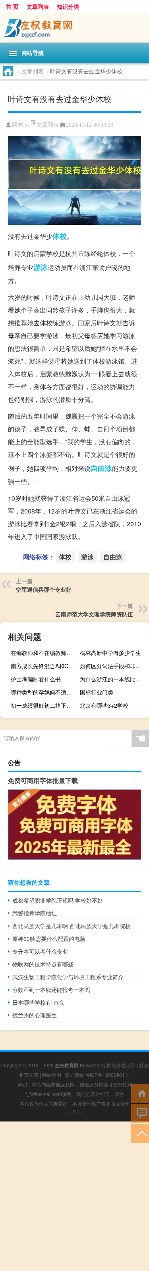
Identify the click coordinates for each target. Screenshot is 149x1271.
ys (27, 125)
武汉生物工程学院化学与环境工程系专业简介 (68, 977)
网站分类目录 (121, 1065)
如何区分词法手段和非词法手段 (113, 666)
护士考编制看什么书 (36, 679)
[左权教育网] (74, 28)
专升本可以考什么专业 (40, 951)
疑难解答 (74, 1074)
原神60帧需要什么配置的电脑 (48, 938)
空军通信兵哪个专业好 (44, 589)
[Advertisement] (74, 1196)
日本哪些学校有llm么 (38, 1002)
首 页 (12, 6)
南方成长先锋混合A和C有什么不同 (44, 666)
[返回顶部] (140, 1133)
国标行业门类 (96, 692)
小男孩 (75, 1111)
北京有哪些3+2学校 (104, 705)
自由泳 (101, 468)
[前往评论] (140, 1113)
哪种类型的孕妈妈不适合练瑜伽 (44, 692)
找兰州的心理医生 (34, 1015)
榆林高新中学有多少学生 (110, 653)
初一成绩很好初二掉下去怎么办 (44, 705)
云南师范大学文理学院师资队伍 (94, 614)
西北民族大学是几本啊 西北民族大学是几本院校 (71, 926)
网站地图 (51, 1074)
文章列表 (38, 6)
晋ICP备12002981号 (107, 1074)
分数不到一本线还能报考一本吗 (51, 990)
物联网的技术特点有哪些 (43, 964)
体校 (59, 236)
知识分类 (68, 6)
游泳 (40, 267)
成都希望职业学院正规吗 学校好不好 (57, 900)
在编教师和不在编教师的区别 (44, 653)
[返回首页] (140, 1093)
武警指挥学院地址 (34, 913)
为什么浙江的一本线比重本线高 (113, 679)
